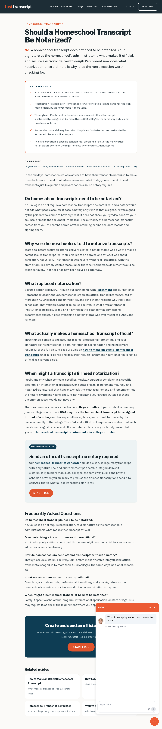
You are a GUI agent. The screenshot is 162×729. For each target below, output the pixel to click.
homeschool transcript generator (57, 463)
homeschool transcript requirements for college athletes (75, 432)
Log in (130, 6)
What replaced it (75, 166)
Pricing (92, 6)
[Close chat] (154, 721)
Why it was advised (53, 166)
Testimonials (109, 6)
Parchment (104, 290)
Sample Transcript (62, 6)
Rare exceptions (121, 166)
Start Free (41, 493)
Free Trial (147, 6)
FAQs (81, 6)
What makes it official (98, 166)
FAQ (135, 166)
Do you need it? (32, 166)
